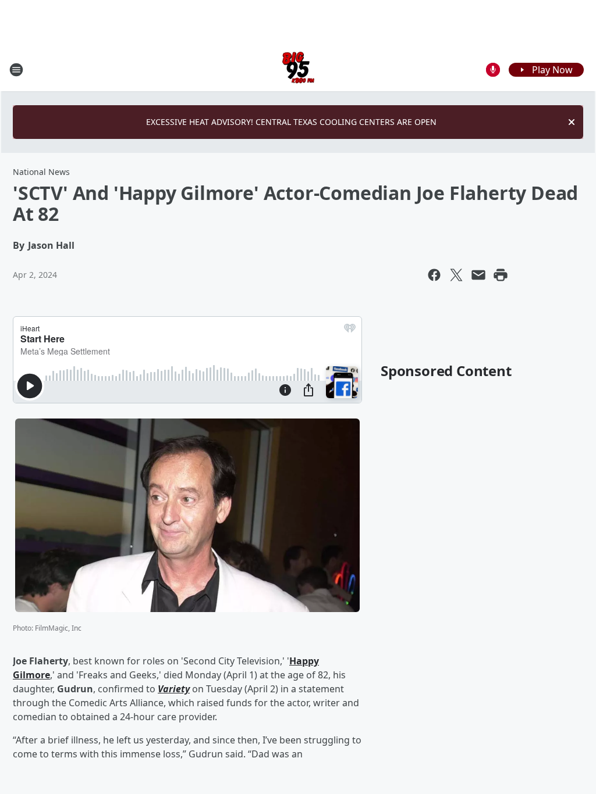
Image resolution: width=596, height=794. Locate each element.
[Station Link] (298, 69)
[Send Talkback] (493, 70)
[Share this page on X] (456, 275)
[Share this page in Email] (478, 275)
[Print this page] (500, 275)
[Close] (572, 122)
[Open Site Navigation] (16, 70)
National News (41, 171)
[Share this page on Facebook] (434, 275)
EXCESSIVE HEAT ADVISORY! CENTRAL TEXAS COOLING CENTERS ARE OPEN (291, 121)
